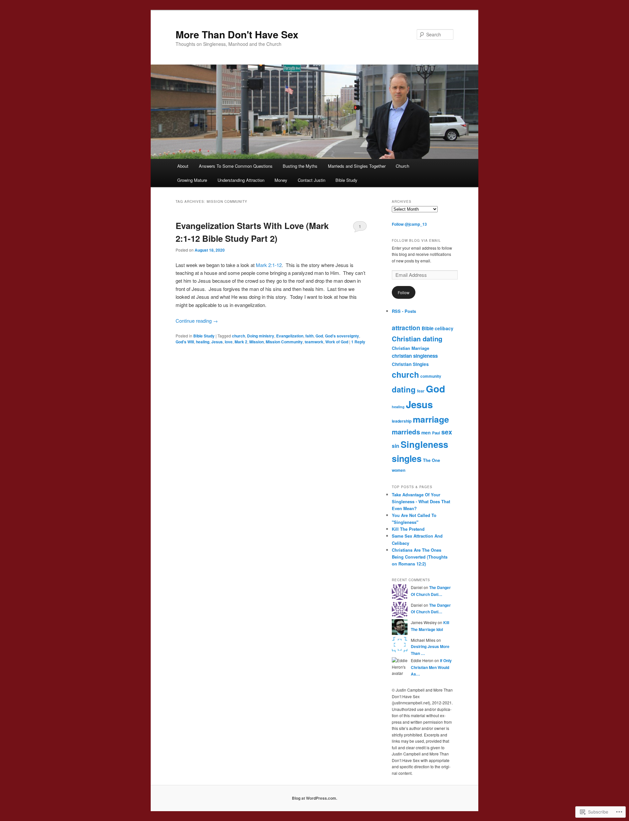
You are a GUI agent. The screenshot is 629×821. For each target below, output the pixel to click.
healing (202, 342)
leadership (401, 421)
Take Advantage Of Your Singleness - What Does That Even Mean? (421, 501)
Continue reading (197, 320)
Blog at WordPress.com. (314, 798)
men (426, 432)
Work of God (336, 342)
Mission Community (284, 342)
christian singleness (415, 355)
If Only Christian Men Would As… (431, 667)
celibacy (444, 328)
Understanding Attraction (241, 180)
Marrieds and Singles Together (357, 166)
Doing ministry (260, 336)
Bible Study (346, 180)
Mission (256, 342)
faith (309, 336)
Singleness (424, 444)
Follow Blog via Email (416, 240)
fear (421, 391)
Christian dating (417, 338)
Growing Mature (192, 180)
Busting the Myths (300, 166)
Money (281, 180)
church (238, 336)
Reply (358, 342)
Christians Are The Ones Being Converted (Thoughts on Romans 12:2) (420, 557)
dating (404, 389)
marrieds (406, 431)
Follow (404, 292)
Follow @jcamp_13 (409, 224)
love (229, 342)
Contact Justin (311, 180)
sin (395, 445)
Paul (436, 433)
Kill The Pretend (408, 529)
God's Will (185, 342)
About (182, 166)
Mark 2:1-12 (268, 264)
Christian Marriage (410, 348)
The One (431, 460)
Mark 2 (241, 342)
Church (402, 166)
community (430, 376)
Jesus (217, 342)
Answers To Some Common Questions (236, 166)
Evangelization (289, 336)
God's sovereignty (342, 336)
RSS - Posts (404, 311)
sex (446, 431)
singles (407, 458)
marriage (431, 419)
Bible (427, 328)
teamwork (314, 342)
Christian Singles (410, 364)
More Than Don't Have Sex (237, 34)
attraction (406, 327)
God (319, 336)
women (398, 470)
